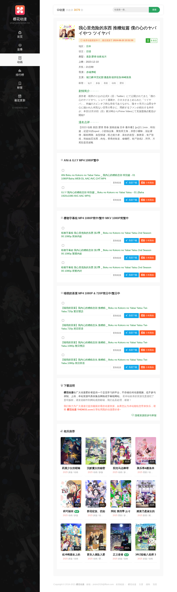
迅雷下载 (133, 182)
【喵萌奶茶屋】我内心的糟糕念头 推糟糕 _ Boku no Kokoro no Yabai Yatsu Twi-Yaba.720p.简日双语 (104, 327)
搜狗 (148, 584)
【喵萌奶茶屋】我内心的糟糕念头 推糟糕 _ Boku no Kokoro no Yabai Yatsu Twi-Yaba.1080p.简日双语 (104, 361)
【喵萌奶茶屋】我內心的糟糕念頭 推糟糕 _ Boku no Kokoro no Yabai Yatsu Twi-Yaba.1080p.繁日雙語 (104, 344)
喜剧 (88, 56)
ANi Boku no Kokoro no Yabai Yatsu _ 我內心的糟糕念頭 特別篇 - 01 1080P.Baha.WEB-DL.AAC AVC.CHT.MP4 (98, 177)
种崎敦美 (126, 77)
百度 (141, 584)
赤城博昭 (91, 72)
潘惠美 (107, 77)
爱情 (93, 56)
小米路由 (150, 182)
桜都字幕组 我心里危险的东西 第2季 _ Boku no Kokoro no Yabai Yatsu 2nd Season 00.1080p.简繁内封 (106, 269)
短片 (104, 56)
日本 (88, 46)
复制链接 (117, 182)
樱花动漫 (132, 584)
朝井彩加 (116, 77)
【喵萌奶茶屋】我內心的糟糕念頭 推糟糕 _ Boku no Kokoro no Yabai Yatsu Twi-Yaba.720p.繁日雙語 (104, 310)
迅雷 (155, 584)
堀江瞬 (90, 77)
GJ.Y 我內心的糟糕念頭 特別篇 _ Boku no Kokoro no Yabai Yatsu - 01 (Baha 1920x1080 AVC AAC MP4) (102, 194)
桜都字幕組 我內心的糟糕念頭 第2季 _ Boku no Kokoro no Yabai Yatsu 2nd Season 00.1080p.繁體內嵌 (106, 252)
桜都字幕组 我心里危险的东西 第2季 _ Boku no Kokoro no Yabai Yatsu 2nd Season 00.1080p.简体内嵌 (106, 234)
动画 (99, 56)
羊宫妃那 (99, 77)
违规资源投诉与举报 (145, 415)
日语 (88, 51)
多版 (98, 83)
